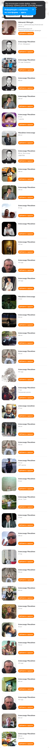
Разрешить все (13, 15)
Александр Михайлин (26, 42)
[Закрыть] (33, 9)
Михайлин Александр (26, 133)
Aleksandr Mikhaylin (25, 22)
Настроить (27, 15)
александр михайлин (26, 406)
